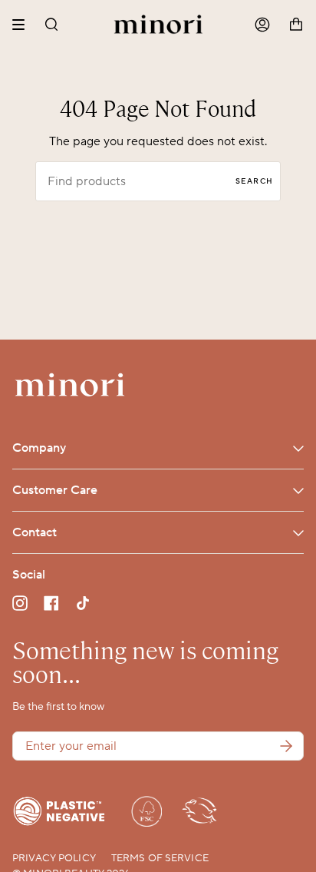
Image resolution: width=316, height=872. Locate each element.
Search (254, 181)
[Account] (262, 25)
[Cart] (296, 25)
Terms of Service (160, 858)
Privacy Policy (54, 858)
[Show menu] (23, 24)
